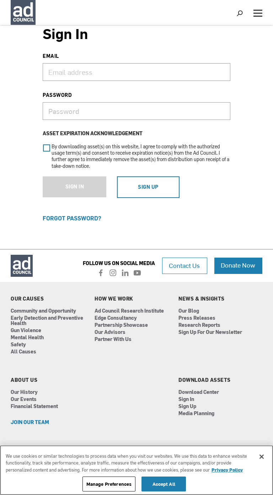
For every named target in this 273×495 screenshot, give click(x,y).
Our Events (24, 399)
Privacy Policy (227, 470)
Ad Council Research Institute (129, 311)
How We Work (114, 298)
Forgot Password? (72, 218)
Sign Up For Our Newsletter (210, 332)
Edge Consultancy (116, 318)
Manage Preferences (109, 484)
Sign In (74, 186)
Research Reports (199, 325)
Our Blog (188, 311)
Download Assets (204, 380)
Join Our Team (30, 422)
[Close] (261, 456)
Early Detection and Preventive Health (47, 320)
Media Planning (196, 413)
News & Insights (201, 298)
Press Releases (196, 318)
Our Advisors (110, 332)
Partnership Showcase (121, 325)
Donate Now (238, 264)
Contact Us (184, 265)
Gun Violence (26, 330)
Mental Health (27, 337)
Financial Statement (34, 406)
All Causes (23, 351)
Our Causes (27, 298)
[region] (136, 470)
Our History (24, 392)
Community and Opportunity (43, 311)
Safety (18, 344)
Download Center (198, 392)
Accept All (163, 484)
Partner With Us (113, 339)
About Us (24, 380)
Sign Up (148, 186)
